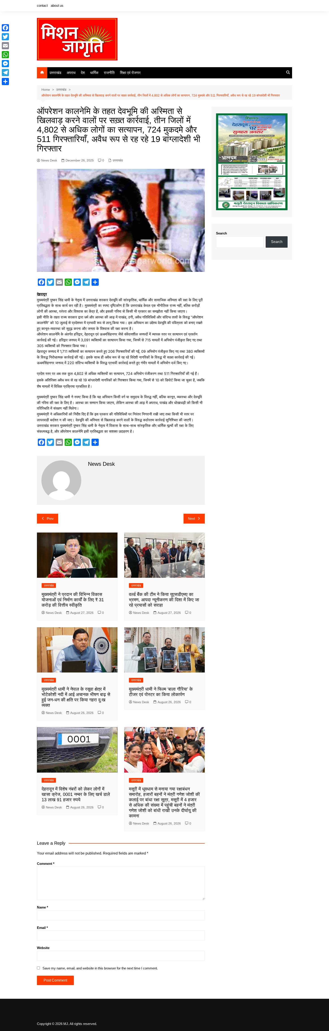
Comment (45, 864)
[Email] (5, 45)
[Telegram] (5, 72)
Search (221, 233)
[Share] (5, 81)
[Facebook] (5, 27)
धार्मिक (94, 73)
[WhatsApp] (5, 54)
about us (57, 5)
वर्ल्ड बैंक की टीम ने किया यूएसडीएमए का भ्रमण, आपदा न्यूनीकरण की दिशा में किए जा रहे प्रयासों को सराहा (164, 600)
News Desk (49, 160)
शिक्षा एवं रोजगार (130, 73)
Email (42, 928)
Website (43, 948)
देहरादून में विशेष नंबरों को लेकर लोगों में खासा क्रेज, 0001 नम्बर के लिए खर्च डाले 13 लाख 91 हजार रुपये (76, 794)
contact (42, 5)
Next (191, 518)
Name (42, 907)
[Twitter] (5, 36)
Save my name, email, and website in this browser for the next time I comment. (100, 968)
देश (83, 73)
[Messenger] (5, 63)
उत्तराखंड (55, 73)
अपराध (71, 73)
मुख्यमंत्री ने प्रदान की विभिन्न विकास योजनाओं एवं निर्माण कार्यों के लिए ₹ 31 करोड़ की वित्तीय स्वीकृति (73, 600)
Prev (50, 518)
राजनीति (109, 73)
